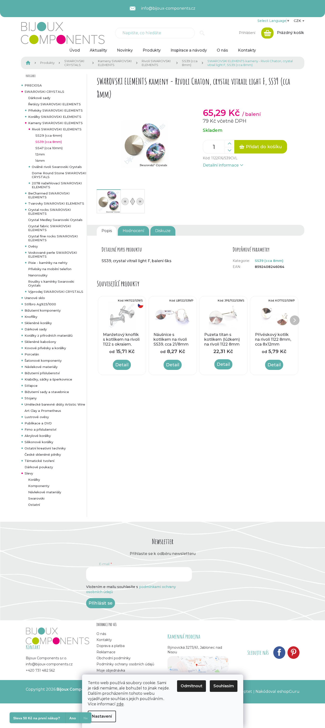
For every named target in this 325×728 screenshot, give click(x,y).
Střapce (31, 385)
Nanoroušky (37, 275)
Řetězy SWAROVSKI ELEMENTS (54, 104)
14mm (40, 160)
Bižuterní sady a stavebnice (47, 392)
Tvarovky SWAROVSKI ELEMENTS (56, 203)
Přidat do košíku (264, 146)
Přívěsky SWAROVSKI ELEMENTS (55, 110)
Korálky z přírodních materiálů (49, 335)
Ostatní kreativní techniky (45, 448)
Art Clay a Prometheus (43, 411)
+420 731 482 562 (40, 670)
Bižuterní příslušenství (42, 373)
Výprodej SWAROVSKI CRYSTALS (55, 292)
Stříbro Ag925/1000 (40, 304)
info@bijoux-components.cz (49, 664)
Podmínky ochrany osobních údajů (125, 664)
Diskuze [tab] (163, 230)
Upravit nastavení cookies (50, 694)
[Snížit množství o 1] (229, 150)
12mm (40, 154)
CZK (298, 21)
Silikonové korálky (39, 442)
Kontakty (104, 640)
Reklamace (105, 652)
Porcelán (32, 354)
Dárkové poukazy (39, 467)
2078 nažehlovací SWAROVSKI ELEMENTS (57, 185)
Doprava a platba (110, 646)
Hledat (202, 33)
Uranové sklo (35, 298)
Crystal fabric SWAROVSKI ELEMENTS (49, 228)
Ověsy (33, 246)
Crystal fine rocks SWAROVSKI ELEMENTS (53, 238)
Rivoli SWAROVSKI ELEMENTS (57, 129)
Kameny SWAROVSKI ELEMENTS (55, 123)
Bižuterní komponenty (43, 310)
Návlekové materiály (41, 367)
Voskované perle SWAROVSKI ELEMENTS (52, 254)
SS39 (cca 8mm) (48, 142)
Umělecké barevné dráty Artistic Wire (55, 404)
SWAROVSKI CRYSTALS (44, 92)
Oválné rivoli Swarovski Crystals (57, 167)
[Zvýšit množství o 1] (229, 143)
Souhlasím (223, 686)
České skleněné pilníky (43, 454)
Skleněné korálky (38, 323)
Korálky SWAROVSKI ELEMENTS (54, 117)
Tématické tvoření (39, 461)
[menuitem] (74, 50)
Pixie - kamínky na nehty (47, 263)
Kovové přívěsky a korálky (45, 348)
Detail (121, 364)
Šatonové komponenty (43, 360)
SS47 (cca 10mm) (49, 148)
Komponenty (38, 486)
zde (120, 704)
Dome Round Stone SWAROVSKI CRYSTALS (59, 175)
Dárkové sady (39, 98)
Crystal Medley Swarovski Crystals (55, 220)
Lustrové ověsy (37, 417)
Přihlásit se (101, 603)
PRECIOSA (33, 85)
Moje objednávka (110, 670)
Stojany (31, 398)
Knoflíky (31, 317)
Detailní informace (221, 165)
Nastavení (102, 716)
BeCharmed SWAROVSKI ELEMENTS (49, 195)
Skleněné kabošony (40, 342)
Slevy (29, 473)
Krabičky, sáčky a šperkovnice (48, 379)
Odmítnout (191, 686)
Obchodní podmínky (113, 658)
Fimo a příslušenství (40, 429)
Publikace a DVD (38, 423)
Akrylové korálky (38, 436)
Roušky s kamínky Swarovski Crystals (51, 283)
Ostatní (34, 505)
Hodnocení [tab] (133, 230)
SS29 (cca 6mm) (48, 135)
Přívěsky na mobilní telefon (49, 269)
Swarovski (36, 498)
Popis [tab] (107, 230)
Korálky (34, 479)
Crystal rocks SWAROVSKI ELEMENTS (49, 211)
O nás (101, 634)
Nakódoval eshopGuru (277, 691)
